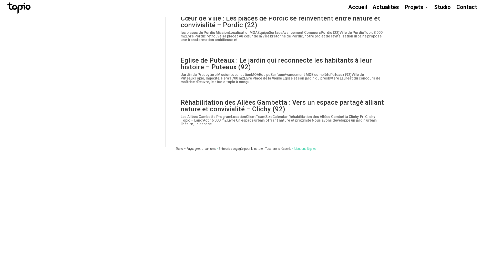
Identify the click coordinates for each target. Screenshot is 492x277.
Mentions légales (305, 149)
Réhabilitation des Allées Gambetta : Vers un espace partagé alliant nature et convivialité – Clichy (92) (282, 105)
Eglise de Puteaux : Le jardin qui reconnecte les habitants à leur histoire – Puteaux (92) (276, 63)
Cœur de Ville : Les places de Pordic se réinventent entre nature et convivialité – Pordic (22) (280, 21)
